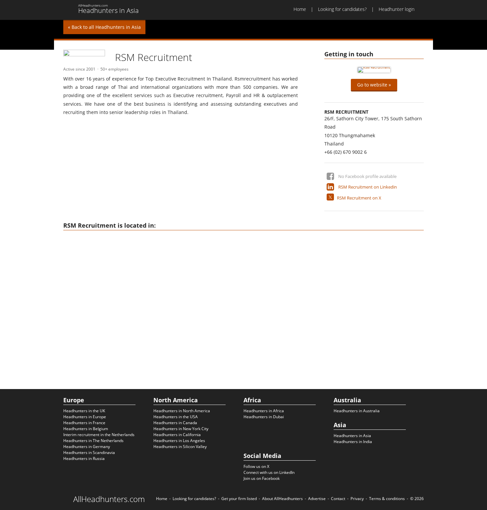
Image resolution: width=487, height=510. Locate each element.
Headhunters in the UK (84, 411)
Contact (338, 498)
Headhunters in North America (181, 411)
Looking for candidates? (342, 9)
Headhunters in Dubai (264, 417)
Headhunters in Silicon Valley (180, 446)
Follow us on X (256, 466)
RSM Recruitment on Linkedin (367, 187)
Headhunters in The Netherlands (93, 440)
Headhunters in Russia (84, 458)
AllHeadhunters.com (109, 499)
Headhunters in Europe (84, 417)
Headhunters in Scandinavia (89, 452)
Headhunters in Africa (264, 411)
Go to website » (374, 85)
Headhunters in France (84, 422)
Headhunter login (396, 9)
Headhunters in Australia (357, 411)
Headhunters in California (177, 434)
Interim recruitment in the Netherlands (99, 434)
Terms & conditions (387, 498)
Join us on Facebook (262, 478)
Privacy (357, 498)
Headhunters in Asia (352, 435)
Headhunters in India (353, 441)
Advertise (317, 498)
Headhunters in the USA (175, 417)
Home (300, 9)
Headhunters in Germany (86, 446)
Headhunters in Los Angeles (179, 440)
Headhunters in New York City (180, 428)
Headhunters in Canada (175, 422)
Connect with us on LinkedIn (269, 472)
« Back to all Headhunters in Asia (104, 27)
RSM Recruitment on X (359, 198)
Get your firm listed (239, 498)
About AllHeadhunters (282, 498)
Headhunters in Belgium (85, 428)
